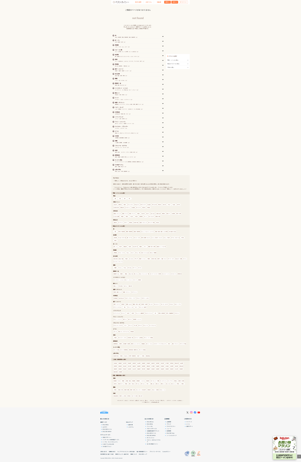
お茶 (128, 313)
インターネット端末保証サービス (111, 439)
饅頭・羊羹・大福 (136, 304)
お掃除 (173, 213)
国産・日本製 (181, 380)
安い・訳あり (132, 383)
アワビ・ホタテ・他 (176, 237)
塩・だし (136, 273)
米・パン (115, 246)
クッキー (151, 304)
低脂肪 (134, 380)
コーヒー (123, 313)
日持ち (115, 383)
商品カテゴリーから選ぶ (173, 63)
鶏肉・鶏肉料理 (137, 231)
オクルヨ (132, 400)
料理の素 (180, 273)
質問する (167, 2)
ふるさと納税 (116, 216)
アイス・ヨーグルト (118, 307)
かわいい (173, 383)
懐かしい (163, 383)
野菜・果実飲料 (162, 313)
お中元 (178, 204)
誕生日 (115, 222)
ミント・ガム (130, 307)
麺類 (115, 267)
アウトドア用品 (183, 343)
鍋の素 (130, 286)
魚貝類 (115, 237)
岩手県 (125, 363)
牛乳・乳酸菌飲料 (170, 313)
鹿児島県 (115, 371)
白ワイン (130, 319)
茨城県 (148, 363)
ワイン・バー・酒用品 (148, 337)
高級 (126, 383)
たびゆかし (179, 400)
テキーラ (140, 325)
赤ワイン (125, 319)
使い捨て (141, 395)
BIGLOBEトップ (143, 454)
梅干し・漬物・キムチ (162, 258)
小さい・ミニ (162, 389)
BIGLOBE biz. (150, 422)
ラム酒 (135, 325)
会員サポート (189, 426)
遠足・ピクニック (143, 222)
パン (145, 246)
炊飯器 (143, 343)
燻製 (149, 258)
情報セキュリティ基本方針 (122, 454)
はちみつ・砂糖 (179, 258)
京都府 (162, 366)
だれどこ (126, 400)
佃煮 (127, 258)
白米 (121, 246)
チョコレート (157, 304)
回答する (175, 2)
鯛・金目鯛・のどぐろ (146, 237)
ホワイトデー (143, 204)
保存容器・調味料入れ (133, 349)
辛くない (143, 383)
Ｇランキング (120, 400)
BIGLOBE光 (105, 424)
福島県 (144, 363)
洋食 (143, 355)
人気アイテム (149, 2)
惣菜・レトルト (143, 258)
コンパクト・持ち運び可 (141, 389)
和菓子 (123, 304)
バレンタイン (130, 204)
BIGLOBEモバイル (107, 429)
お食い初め (136, 222)
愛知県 (148, 366)
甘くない (138, 383)
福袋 (122, 216)
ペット (146, 216)
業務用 (141, 216)
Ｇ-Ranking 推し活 (155, 402)
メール (188, 424)
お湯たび (137, 400)
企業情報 (166, 419)
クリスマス (139, 207)
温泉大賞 (130, 424)
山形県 (139, 363)
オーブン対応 (135, 395)
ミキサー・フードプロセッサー (160, 343)
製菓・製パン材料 (152, 246)
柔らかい (158, 383)
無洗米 (125, 246)
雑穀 (141, 246)
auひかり (105, 427)
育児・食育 (179, 213)
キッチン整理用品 (124, 349)
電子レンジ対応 (123, 395)
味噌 (121, 273)
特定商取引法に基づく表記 (107, 454)
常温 (178, 383)
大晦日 (149, 207)
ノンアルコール (153, 325)
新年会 (120, 204)
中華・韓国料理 (132, 355)
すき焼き (121, 286)
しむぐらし (131, 427)
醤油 (126, 273)
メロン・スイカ (122, 252)
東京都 (172, 363)
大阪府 (167, 366)
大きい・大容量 (155, 389)
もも (128, 252)
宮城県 (129, 363)
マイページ (183, 2)
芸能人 (175, 380)
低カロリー (121, 383)
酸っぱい (153, 383)
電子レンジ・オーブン (136, 343)
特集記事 (159, 2)
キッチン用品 (116, 349)
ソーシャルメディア (172, 435)
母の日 (160, 204)
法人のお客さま (149, 419)
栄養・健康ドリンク (118, 292)
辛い (148, 383)
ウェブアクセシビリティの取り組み (126, 451)
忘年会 (144, 207)
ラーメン (135, 267)
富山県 (125, 366)
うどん (120, 267)
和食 (121, 355)
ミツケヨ (174, 400)
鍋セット (115, 286)
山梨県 (182, 363)
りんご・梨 (138, 252)
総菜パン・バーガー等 (161, 246)
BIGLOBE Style (170, 433)
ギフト (126, 222)
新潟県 (120, 366)
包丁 (169, 343)
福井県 (134, 366)
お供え (158, 222)
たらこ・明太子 (167, 237)
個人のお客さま (104, 419)
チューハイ (146, 325)
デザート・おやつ (145, 298)
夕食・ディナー (132, 213)
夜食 (139, 213)
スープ (135, 279)
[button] (138, 36)
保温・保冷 (121, 389)
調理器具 (115, 343)
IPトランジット (150, 437)
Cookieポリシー (166, 451)
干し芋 (136, 258)
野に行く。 (163, 400)
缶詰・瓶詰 (121, 258)
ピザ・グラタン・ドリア (130, 298)
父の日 (164, 204)
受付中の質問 (138, 2)
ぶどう (132, 252)
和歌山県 (181, 366)
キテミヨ (152, 400)
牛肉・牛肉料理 (122, 231)
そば (125, 267)
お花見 (149, 204)
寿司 (115, 240)
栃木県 (153, 363)
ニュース (169, 428)
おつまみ (153, 213)
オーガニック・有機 (155, 380)
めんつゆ (131, 273)
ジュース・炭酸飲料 (140, 313)
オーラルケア (151, 216)
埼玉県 (162, 363)
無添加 (148, 380)
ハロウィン (128, 207)
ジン (126, 325)
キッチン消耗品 (143, 349)
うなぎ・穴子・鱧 (122, 237)
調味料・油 (116, 273)
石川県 (129, 366)
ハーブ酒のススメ (146, 402)
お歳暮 (133, 207)
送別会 (131, 222)
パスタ (140, 267)
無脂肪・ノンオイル (141, 380)
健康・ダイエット (126, 292)
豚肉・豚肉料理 (129, 231)
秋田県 (134, 363)
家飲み (163, 213)
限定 (183, 383)
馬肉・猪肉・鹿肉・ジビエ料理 (162, 231)
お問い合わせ (103, 451)
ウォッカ (130, 325)
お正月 (115, 204)
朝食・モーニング (117, 213)
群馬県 (158, 363)
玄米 (130, 246)
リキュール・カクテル (118, 325)
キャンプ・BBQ (152, 222)
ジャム (185, 258)
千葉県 (167, 363)
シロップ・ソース (166, 273)
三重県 (153, 366)
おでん (125, 286)
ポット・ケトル (150, 343)
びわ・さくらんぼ (145, 252)
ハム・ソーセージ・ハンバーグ (148, 231)
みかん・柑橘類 (153, 252)
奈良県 (176, 366)
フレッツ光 (149, 426)
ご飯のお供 (158, 213)
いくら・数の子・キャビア (157, 237)
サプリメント (134, 292)
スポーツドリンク (149, 313)
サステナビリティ (171, 426)
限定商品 (148, 355)
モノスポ (157, 400)
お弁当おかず (121, 298)
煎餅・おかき (129, 304)
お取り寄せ (116, 355)
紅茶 (133, 313)
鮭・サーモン (129, 237)
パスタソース (173, 273)
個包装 (149, 389)
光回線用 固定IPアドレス (153, 431)
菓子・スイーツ (117, 304)
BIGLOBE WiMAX (107, 431)
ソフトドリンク (117, 313)
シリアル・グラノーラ (118, 261)
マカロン (171, 304)
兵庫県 (172, 366)
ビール (115, 331)
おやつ (148, 213)
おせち (126, 355)
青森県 (120, 363)
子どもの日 (154, 204)
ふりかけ (131, 258)
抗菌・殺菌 (127, 389)
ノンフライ (170, 380)
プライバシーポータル (155, 451)
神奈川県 (177, 363)
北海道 (115, 363)
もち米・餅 (135, 246)
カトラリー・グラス (123, 337)
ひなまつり (137, 204)
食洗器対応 (116, 395)
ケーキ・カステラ (164, 304)
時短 (115, 389)
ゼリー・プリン (178, 304)
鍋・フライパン (176, 343)
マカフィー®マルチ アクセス (153, 440)
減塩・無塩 (128, 380)
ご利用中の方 (188, 419)
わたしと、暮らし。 (144, 400)
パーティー (121, 222)
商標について (133, 454)
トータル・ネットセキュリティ (110, 442)
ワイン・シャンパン (118, 319)
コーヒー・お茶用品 (139, 337)
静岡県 (144, 366)
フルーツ (139, 298)
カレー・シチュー (128, 279)
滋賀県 (158, 366)
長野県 (115, 366)
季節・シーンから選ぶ (172, 60)
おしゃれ (168, 383)
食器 (115, 337)
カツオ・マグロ (137, 237)
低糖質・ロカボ (117, 380)
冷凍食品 (115, 298)
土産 (132, 216)
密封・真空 (133, 389)
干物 (183, 237)
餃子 (139, 355)
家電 (121, 343)
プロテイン (177, 313)
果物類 (115, 252)
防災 (127, 216)
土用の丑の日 (116, 207)
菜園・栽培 (158, 216)
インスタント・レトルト (119, 279)
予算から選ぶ (170, 67)
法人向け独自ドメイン (152, 444)
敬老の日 (122, 207)
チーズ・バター (171, 258)
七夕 (169, 204)
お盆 (174, 204)
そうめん (130, 267)
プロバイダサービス (152, 428)
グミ (136, 307)
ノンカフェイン (164, 380)
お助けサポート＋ (107, 437)
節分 (125, 204)
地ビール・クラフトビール (124, 331)
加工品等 (115, 258)
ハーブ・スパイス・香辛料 (156, 273)
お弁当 (143, 213)
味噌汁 (140, 279)
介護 (136, 216)
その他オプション (107, 446)
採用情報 (169, 431)
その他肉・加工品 (172, 231)
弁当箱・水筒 (130, 337)
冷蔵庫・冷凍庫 (127, 343)
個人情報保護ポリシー (142, 451)
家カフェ (168, 213)
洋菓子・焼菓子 (145, 304)
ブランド (169, 424)
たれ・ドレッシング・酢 (144, 273)
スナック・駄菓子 (143, 307)
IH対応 (129, 395)
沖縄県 (120, 371)
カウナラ (169, 400)
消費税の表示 (112, 451)
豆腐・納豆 (154, 258)
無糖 (123, 380)
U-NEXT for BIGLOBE (108, 444)
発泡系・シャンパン (137, 319)
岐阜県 (139, 366)
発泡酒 (132, 331)
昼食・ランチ (125, 213)
